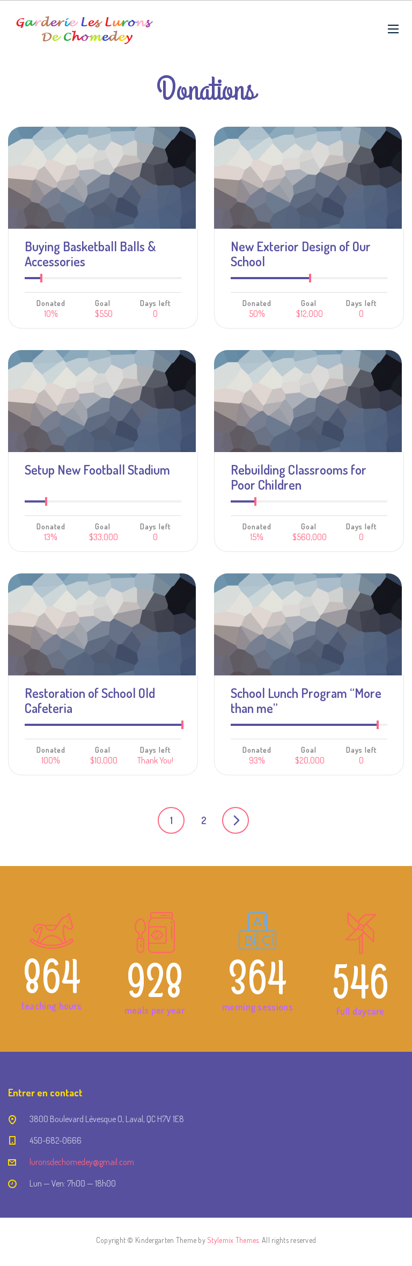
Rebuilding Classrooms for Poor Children (298, 477)
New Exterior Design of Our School (301, 254)
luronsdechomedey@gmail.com (82, 1161)
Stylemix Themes (233, 1240)
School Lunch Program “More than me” (306, 700)
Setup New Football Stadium (97, 469)
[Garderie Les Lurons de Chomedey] (84, 29)
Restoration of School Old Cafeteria (90, 700)
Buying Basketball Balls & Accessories (90, 254)
